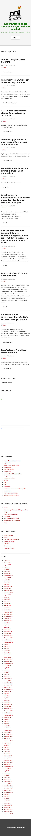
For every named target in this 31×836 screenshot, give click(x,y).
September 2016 (8, 689)
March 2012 (7, 803)
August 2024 (7, 578)
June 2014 (6, 747)
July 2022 (6, 597)
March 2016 (7, 702)
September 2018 (8, 642)
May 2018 (6, 648)
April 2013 (7, 777)
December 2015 (8, 708)
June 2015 (6, 721)
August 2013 (7, 769)
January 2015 (7, 732)
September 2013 (8, 766)
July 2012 (6, 794)
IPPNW (6, 480)
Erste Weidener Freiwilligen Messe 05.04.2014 (14, 351)
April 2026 (7, 560)
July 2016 (6, 693)
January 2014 (7, 758)
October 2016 (7, 687)
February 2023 (8, 586)
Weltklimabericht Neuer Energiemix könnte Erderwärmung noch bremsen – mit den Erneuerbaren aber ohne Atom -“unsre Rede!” (14, 236)
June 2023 (6, 584)
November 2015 (8, 711)
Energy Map (7, 476)
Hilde (4, 67)
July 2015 (6, 719)
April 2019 (7, 627)
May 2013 (6, 775)
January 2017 (7, 681)
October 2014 (7, 739)
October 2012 (7, 790)
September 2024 (8, 575)
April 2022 (7, 599)
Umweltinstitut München (11, 493)
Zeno (5, 523)
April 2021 (7, 608)
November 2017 (8, 661)
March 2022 (7, 601)
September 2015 (8, 715)
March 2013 (7, 779)
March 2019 (7, 629)
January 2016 (7, 706)
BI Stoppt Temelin (9, 469)
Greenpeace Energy (9, 541)
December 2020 (8, 612)
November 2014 (8, 736)
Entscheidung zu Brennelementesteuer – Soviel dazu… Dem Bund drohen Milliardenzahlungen (15, 199)
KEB (5, 482)
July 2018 (6, 644)
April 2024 (7, 580)
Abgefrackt (7, 463)
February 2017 (8, 678)
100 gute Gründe (8, 535)
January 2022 (7, 603)
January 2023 (7, 588)
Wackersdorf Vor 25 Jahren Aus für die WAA (14, 274)
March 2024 (7, 582)
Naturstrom (7, 546)
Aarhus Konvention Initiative (12, 461)
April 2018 (7, 651)
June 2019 (6, 623)
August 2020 (7, 618)
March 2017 (7, 676)
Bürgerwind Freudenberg (10, 514)
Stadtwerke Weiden (9, 548)
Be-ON (5, 508)
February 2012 (8, 805)
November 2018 (8, 638)
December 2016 (8, 683)
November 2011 (8, 811)
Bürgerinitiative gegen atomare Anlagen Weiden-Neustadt (15, 26)
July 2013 (6, 771)
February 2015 (8, 730)
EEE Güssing (7, 516)
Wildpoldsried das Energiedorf (12, 520)
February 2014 (8, 756)
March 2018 (7, 653)
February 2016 (8, 704)
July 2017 (6, 668)
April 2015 (7, 726)
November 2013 (8, 762)
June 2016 (6, 696)
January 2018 (7, 657)
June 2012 (6, 796)
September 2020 (8, 616)
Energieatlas (7, 471)
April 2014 (7, 751)
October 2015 (7, 713)
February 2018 (8, 655)
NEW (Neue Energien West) (11, 518)
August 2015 (7, 717)
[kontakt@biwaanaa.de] (7, 2)
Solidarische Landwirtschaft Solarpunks (14, 489)
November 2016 (8, 685)
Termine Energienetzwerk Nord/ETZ (13, 60)
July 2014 (6, 745)
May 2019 (6, 625)
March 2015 (7, 728)
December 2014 (8, 734)
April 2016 (7, 700)
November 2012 (8, 788)
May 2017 (6, 672)
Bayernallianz (7, 467)
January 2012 (7, 807)
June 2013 (6, 773)
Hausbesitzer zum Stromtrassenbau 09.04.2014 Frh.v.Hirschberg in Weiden (14, 317)
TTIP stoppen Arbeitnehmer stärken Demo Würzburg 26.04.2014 (14, 113)
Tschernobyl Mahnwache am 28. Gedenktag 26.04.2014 (15, 81)
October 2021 (7, 605)
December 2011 (8, 809)
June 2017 (6, 670)
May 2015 (6, 723)
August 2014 (7, 743)
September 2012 (8, 792)
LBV (5, 484)
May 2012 (6, 799)
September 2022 (8, 593)
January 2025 (7, 573)
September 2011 (8, 814)
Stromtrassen (7, 491)
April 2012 (7, 801)
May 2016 (6, 698)
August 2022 (7, 595)
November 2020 (8, 614)
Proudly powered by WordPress (15, 827)
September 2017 (8, 663)
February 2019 (8, 631)
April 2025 (7, 571)
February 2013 (8, 781)
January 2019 (7, 633)
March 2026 (7, 563)
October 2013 (7, 764)
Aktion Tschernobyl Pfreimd (11, 465)
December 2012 (8, 786)
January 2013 (7, 784)
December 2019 (8, 620)
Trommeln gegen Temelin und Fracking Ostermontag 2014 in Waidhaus (14, 142)
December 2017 (8, 659)
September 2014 (8, 741)
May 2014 (6, 749)
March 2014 (7, 754)
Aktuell (5, 103)
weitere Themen (7, 187)
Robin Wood (7, 486)
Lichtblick (6, 544)
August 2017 (7, 666)
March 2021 (7, 610)
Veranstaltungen (7, 72)
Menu (14, 38)
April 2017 (7, 674)
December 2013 (8, 760)
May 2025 (6, 569)
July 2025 (6, 567)
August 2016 (7, 691)
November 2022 (8, 590)
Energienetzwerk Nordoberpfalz (12, 474)
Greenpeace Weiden (9, 478)
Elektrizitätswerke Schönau (11, 539)
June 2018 (6, 646)
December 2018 (8, 636)
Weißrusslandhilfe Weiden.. (11, 495)
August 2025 (7, 565)
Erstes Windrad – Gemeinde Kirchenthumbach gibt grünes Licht (14, 171)
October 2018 (7, 640)
